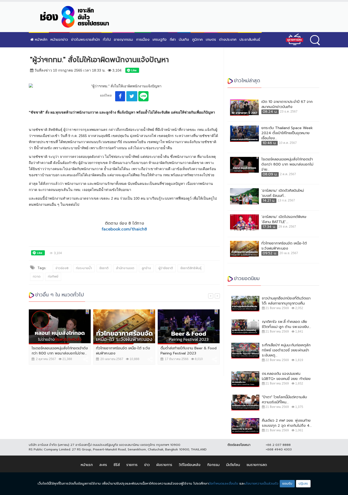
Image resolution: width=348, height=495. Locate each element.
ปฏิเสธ (303, 483)
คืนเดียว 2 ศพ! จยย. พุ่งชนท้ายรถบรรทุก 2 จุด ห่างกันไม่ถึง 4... (287, 423)
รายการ (132, 465)
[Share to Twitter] (131, 96)
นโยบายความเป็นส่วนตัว (261, 483)
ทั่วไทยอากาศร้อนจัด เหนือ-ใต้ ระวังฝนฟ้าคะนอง (123, 351)
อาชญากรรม (123, 39)
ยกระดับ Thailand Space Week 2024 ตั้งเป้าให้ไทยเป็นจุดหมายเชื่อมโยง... (287, 133)
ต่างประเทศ (227, 39)
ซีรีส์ (117, 465)
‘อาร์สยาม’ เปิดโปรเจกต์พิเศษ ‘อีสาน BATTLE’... (283, 219)
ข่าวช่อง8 (62, 268)
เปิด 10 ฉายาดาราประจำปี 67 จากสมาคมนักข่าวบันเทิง (287, 104)
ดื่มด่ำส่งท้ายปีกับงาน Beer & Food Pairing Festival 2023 (188, 351)
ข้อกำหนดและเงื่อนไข (223, 483)
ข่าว (147, 465)
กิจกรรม (213, 465)
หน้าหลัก (40, 39)
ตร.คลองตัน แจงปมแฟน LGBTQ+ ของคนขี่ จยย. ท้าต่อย (286, 376)
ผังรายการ (164, 465)
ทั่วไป (107, 39)
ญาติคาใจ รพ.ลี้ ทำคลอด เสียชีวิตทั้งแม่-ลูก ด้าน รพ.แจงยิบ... (286, 324)
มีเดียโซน (233, 465)
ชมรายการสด (257, 465)
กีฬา (173, 39)
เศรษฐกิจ (160, 39)
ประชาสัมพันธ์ (249, 39)
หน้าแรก (87, 465)
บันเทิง (184, 39)
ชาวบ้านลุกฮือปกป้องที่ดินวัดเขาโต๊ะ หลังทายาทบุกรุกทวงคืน (286, 301)
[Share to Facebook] (120, 96)
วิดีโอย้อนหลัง (189, 465)
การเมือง (143, 39)
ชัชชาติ (104, 268)
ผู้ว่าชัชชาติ (165, 268)
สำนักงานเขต (125, 268)
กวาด (37, 276)
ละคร (103, 465)
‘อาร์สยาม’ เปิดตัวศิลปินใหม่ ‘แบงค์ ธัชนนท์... (282, 193)
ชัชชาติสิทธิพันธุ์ (191, 268)
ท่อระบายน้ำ (84, 268)
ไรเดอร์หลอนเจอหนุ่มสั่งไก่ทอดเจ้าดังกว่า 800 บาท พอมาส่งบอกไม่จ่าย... (60, 351)
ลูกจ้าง (146, 268)
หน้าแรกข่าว (59, 39)
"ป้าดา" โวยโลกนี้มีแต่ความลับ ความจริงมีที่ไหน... (284, 400)
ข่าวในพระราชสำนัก (85, 39)
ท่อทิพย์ (53, 276)
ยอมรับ (287, 483)
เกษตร (211, 39)
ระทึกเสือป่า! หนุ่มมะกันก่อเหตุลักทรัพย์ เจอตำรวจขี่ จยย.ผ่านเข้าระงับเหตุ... (286, 350)
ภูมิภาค (197, 39)
